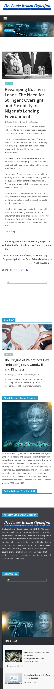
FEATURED (9, 354)
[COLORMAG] (27, 521)
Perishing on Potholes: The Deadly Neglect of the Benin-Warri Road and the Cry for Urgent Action (28, 245)
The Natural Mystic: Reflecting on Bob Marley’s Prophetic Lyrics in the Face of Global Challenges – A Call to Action (25, 259)
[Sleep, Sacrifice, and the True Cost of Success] (13, 674)
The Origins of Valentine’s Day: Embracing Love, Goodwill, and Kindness (27, 364)
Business (9, 83)
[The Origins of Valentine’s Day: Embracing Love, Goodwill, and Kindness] (27, 337)
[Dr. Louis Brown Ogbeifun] (27, 404)
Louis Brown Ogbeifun (30, 122)
